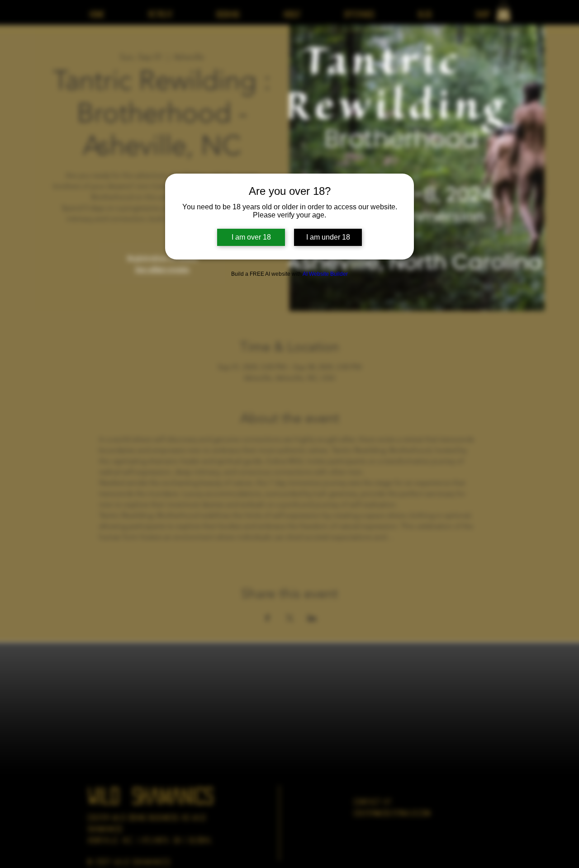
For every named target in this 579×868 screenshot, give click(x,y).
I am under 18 (328, 237)
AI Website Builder (325, 274)
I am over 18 (251, 237)
